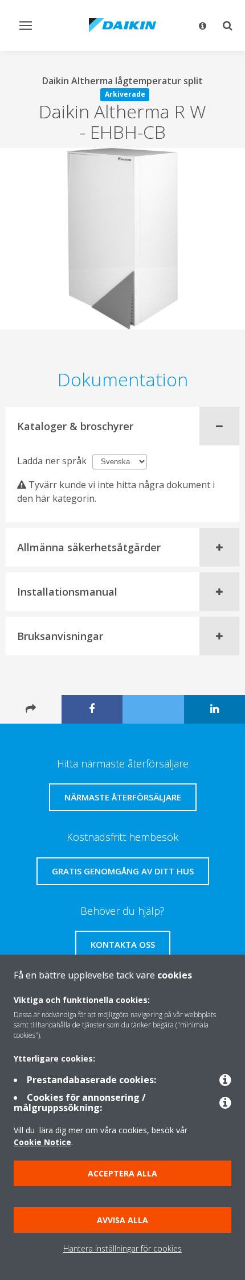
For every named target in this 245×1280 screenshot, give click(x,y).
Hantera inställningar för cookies (122, 1248)
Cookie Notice (42, 1142)
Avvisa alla (122, 1220)
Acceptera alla (122, 1173)
